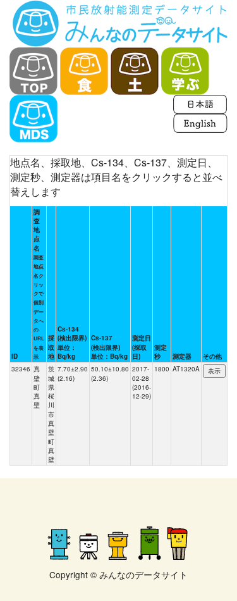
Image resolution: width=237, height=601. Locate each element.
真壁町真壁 (36, 386)
